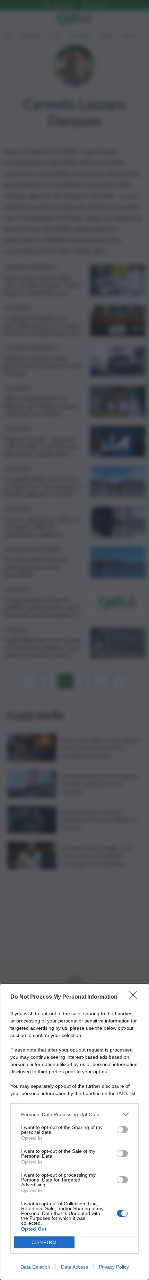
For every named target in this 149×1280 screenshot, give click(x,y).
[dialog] (74, 1132)
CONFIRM (44, 1242)
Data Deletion (35, 1267)
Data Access (74, 1267)
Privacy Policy (114, 1267)
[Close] (135, 997)
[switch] (122, 1129)
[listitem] (74, 1114)
